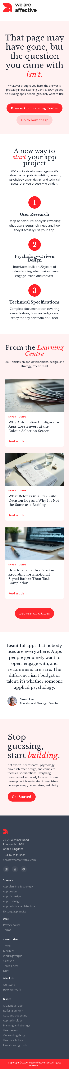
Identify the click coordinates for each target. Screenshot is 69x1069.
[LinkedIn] (6, 869)
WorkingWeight (12, 956)
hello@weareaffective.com (19, 860)
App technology (12, 1020)
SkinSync (8, 960)
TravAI (7, 946)
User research (11, 1030)
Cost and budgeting (15, 1015)
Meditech (9, 951)
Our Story (9, 984)
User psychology (13, 1040)
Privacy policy (11, 925)
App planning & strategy (18, 886)
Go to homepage (34, 120)
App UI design (11, 901)
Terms (7, 930)
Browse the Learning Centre (34, 108)
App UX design (12, 896)
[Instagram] (15, 869)
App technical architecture (19, 906)
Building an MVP (13, 1010)
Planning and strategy (16, 1025)
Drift (6, 970)
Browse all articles (34, 613)
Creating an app (13, 1005)
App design (10, 891)
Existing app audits (14, 911)
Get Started (21, 797)
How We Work (12, 989)
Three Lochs (11, 965)
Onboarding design (14, 1035)
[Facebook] (24, 869)
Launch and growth (15, 1045)
